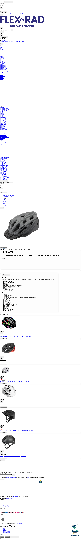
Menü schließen (4, 37)
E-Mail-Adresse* (3, 473)
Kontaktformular (9, 498)
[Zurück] (1, 460)
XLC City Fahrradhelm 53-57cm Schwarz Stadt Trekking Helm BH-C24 (13, 456)
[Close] (0, 538)
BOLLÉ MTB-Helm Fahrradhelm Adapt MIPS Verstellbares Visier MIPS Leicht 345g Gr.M (16, 430)
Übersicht (2, 41)
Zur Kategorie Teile (3, 53)
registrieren (4, 40)
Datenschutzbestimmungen (11, 477)
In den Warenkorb (4, 338)
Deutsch (1, 5)
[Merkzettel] (1, 33)
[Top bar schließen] (1, 15)
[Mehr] (1, 44)
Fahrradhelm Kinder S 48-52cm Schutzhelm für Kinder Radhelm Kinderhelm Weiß (14, 404)
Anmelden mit (4, 0)
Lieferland (2, 182)
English (1, 7)
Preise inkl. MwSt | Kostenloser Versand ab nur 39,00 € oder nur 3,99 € (14, 260)
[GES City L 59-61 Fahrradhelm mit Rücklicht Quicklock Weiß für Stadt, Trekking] (5, 375)
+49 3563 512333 (16, 496)
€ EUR (3, 10)
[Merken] (2, 208)
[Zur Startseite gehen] (22, 26)
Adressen (12, 41)
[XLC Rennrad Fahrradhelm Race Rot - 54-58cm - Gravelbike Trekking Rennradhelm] (8, 355)
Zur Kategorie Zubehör (4, 104)
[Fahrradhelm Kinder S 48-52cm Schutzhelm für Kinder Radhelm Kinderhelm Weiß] (8, 398)
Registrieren (13, 0)
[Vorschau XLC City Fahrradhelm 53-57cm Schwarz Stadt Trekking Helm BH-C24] (1, 453)
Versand (4, 13)
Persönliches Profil (7, 41)
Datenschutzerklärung (20, 13)
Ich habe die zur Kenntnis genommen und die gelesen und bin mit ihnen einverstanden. (23, 477)
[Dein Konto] (1, 35)
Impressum (7, 13)
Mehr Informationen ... (35, 535)
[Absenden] (13, 475)
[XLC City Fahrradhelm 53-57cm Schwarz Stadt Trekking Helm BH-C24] (8, 449)
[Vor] (4, 460)
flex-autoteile (2, 492)
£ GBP (3, 9)
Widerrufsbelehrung (13, 13)
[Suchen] (12, 30)
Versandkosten (19, 523)
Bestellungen (21, 41)
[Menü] (1, 28)
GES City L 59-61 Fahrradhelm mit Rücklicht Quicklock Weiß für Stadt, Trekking (14, 381)
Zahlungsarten (16, 41)
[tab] (30, 271)
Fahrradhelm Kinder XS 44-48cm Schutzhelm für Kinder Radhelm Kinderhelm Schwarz (15, 336)
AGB (1, 13)
